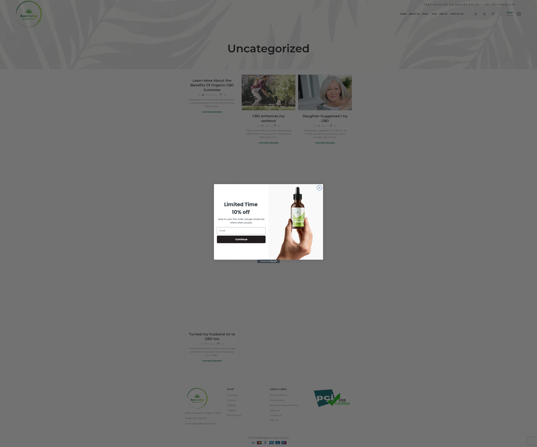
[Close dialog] (319, 187)
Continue (241, 239)
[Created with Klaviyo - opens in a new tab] (268, 261)
